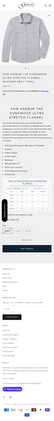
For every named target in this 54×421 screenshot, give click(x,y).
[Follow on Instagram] (10, 397)
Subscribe (12, 317)
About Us (6, 274)
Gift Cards (6, 330)
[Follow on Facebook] (4, 397)
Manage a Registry (10, 339)
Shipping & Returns (10, 282)
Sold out (27, 240)
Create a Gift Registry (11, 335)
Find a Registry (8, 343)
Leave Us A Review (10, 347)
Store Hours (7, 278)
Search (5, 290)
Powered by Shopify (40, 404)
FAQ (4, 286)
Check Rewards (9, 355)
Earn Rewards (8, 351)
